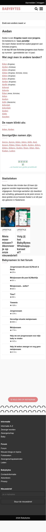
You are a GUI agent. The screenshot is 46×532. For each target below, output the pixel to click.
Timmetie (14, 302)
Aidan (5, 72)
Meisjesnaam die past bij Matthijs (24, 277)
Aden (4, 78)
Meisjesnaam (15, 327)
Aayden (5, 116)
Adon (24, 142)
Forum (3, 448)
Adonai (5, 87)
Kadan (5, 150)
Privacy (4, 481)
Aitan (31, 147)
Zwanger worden (8, 429)
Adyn (4, 96)
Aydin (4, 84)
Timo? (12, 294)
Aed (35, 142)
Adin (4, 102)
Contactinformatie (8, 474)
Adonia (5, 90)
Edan (4, 93)
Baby (3, 436)
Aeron (11, 142)
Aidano (12, 147)
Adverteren (5, 477)
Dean (25, 147)
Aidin (4, 113)
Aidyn (5, 75)
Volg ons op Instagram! (23, 399)
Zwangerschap (7, 433)
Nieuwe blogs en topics (11, 451)
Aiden (5, 69)
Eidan (12, 145)
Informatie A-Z (7, 426)
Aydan (5, 81)
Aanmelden (30, 2)
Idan (37, 147)
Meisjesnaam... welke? (19, 286)
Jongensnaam (16, 311)
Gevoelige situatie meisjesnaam (23, 319)
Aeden (5, 110)
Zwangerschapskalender (11, 458)
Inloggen (40, 2)
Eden (4, 64)
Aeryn (5, 142)
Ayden (5, 66)
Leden (3, 462)
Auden (19, 147)
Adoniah (6, 105)
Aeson (5, 145)
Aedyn (5, 99)
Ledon (12, 150)
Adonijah (6, 107)
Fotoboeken (6, 455)
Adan (4, 129)
